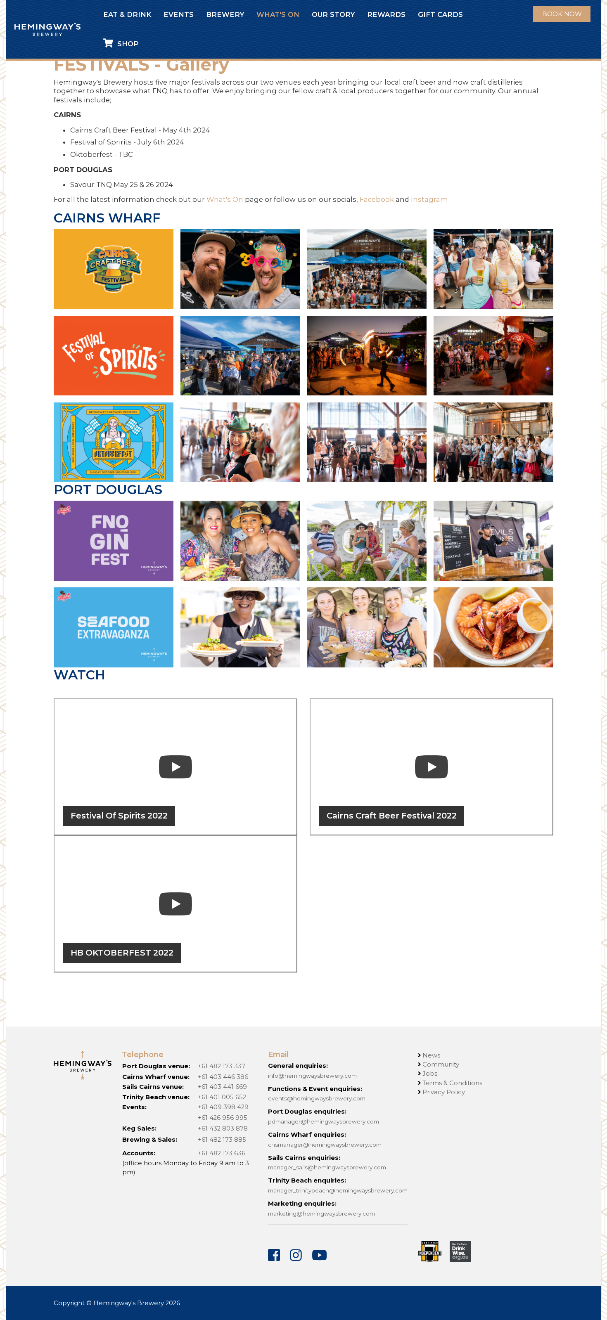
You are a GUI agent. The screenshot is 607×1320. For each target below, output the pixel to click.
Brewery (225, 13)
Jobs (429, 1073)
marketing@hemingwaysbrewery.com (321, 1213)
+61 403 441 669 (222, 1087)
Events (179, 13)
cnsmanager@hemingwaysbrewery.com (325, 1144)
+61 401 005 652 (222, 1097)
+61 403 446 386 (223, 1077)
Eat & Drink (127, 13)
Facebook (377, 199)
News (431, 1055)
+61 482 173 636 (221, 1153)
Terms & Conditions (452, 1083)
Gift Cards (440, 13)
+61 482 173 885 (222, 1139)
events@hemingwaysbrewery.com (316, 1098)
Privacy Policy (443, 1092)
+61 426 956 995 (222, 1117)
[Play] (175, 766)
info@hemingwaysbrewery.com (312, 1075)
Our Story (333, 13)
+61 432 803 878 (223, 1128)
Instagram (428, 199)
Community (440, 1064)
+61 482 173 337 (221, 1066)
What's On (277, 13)
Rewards (386, 13)
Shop (126, 42)
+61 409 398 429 (223, 1107)
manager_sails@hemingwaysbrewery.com (327, 1167)
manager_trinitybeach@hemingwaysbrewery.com (338, 1190)
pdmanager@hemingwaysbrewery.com (323, 1121)
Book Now (562, 14)
